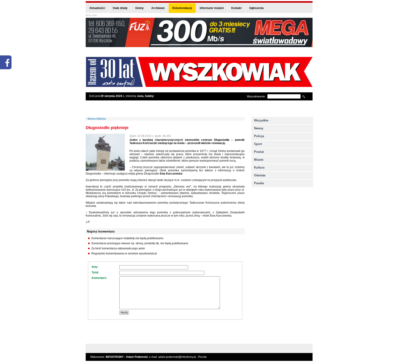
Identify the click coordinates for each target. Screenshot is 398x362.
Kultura (259, 167)
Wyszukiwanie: (256, 96)
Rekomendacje (182, 8)
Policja (259, 136)
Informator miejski (212, 8)
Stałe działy (120, 8)
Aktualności (97, 8)
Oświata (259, 175)
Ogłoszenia (256, 8)
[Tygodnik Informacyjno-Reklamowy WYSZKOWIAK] (199, 85)
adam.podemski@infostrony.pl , (178, 357)
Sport (258, 144)
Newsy (258, 128)
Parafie (259, 183)
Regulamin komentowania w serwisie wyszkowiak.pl (124, 253)
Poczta (202, 357)
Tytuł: (95, 272)
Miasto (258, 159)
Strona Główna (97, 118)
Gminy (139, 8)
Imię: (95, 266)
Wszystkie (261, 120)
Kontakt (236, 8)
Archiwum (158, 8)
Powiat (259, 152)
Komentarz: (99, 278)
